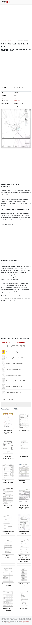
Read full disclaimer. (25, 621)
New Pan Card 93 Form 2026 (8, 609)
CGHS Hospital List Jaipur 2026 (24, 532)
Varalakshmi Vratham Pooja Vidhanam (7, 432)
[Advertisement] (16, 21)
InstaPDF (3, 40)
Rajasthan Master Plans (19, 98)
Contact (16, 622)
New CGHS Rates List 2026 (8, 557)
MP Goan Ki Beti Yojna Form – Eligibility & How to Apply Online (24, 558)
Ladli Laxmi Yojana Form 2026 (8, 585)
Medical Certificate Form (8, 532)
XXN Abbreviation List (24, 585)
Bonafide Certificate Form (8, 481)
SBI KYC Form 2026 (24, 430)
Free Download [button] (19, 343)
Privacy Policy (23, 622)
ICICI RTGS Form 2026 (24, 481)
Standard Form (24, 456)
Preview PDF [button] (5, 343)
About (12, 622)
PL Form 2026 (24, 608)
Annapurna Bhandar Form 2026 (8, 457)
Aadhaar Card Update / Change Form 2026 (24, 507)
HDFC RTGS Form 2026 (8, 506)
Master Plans (11, 40)
